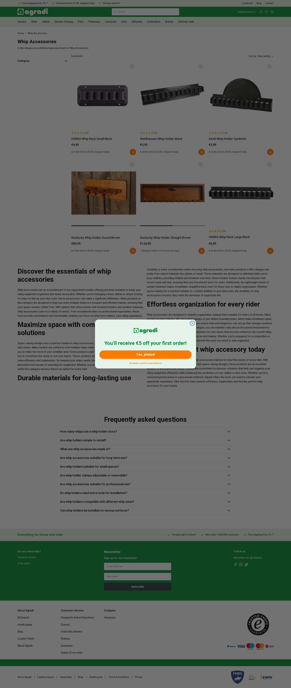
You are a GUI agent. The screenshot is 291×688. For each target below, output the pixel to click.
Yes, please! (145, 354)
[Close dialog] (192, 323)
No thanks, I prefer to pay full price (145, 362)
